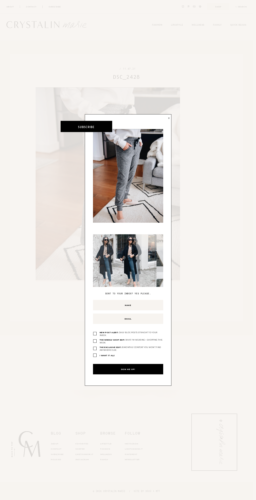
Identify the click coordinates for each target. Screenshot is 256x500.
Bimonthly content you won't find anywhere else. (130, 348)
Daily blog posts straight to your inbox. (129, 333)
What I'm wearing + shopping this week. (131, 341)
